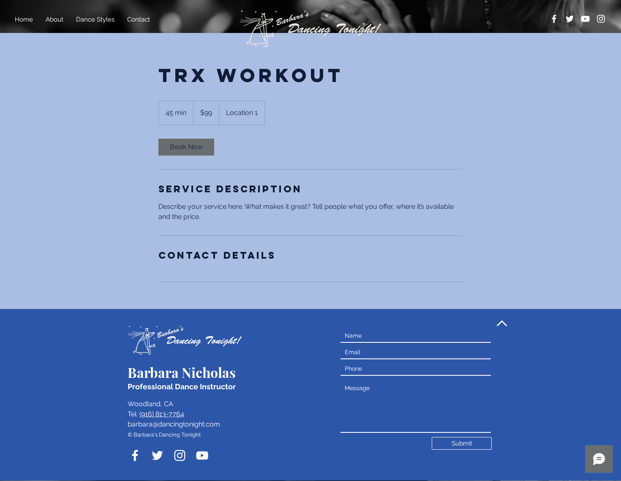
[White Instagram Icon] (601, 19)
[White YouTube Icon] (585, 19)
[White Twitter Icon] (569, 19)
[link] (186, 147)
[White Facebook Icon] (554, 19)
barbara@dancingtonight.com (174, 424)
